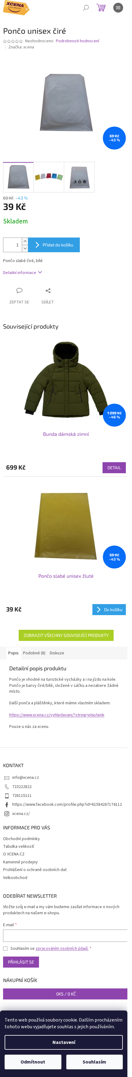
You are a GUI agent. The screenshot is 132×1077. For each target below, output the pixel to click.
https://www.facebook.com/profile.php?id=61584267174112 (67, 804)
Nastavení (63, 1042)
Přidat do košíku (58, 244)
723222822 (22, 787)
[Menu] (118, 8)
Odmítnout (33, 1062)
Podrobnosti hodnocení (77, 41)
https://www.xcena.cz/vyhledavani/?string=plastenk (56, 715)
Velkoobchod (15, 878)
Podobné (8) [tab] (34, 653)
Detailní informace (19, 273)
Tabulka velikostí (18, 846)
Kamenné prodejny (20, 862)
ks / (66, 993)
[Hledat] (86, 8)
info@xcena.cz (25, 777)
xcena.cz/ (21, 814)
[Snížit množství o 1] (25, 248)
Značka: (21, 47)
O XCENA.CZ (14, 854)
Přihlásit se (21, 962)
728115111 (22, 796)
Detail (114, 467)
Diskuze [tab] (57, 653)
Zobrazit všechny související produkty (66, 635)
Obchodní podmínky (21, 839)
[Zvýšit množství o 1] (25, 241)
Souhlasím (94, 1062)
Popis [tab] (13, 653)
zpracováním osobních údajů (62, 949)
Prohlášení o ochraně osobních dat (35, 870)
